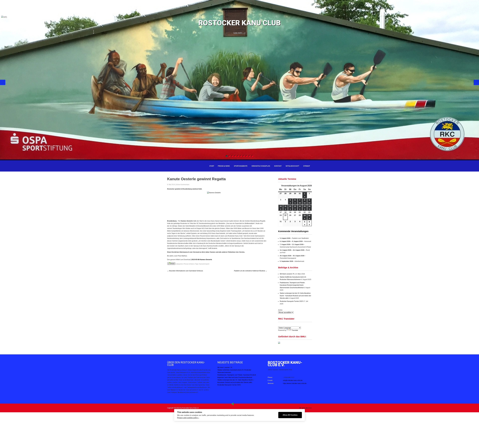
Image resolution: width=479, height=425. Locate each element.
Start (211, 166)
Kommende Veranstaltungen (293, 231)
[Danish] (294, 325)
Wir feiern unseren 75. (287, 274)
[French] (288, 325)
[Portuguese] (291, 325)
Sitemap (306, 166)
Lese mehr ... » (239, 33)
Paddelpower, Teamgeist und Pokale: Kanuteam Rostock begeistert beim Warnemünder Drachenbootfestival (292, 285)
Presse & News (224, 166)
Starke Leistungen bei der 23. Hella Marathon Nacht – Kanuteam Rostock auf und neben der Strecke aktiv (295, 295)
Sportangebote (240, 166)
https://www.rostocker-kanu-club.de (294, 383)
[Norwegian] (300, 325)
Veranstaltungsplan (260, 166)
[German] (285, 325)
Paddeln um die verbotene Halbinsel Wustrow (250, 271)
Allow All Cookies (290, 415)
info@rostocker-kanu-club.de (292, 380)
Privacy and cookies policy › (188, 418)
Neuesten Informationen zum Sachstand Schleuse (185, 271)
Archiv (280, 310)
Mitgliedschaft (292, 166)
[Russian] (297, 325)
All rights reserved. (305, 408)
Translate (295, 330)
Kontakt (278, 166)
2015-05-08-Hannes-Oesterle (201, 259)
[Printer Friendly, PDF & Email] (171, 263)
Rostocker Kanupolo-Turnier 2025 (291, 301)
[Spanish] (282, 325)
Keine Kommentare (182, 184)
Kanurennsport (204, 264)
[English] (279, 325)
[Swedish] (303, 325)
